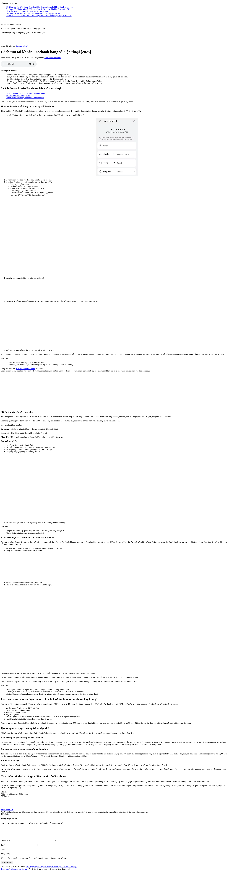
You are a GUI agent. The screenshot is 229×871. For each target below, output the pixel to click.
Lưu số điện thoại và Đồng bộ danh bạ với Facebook (26, 93)
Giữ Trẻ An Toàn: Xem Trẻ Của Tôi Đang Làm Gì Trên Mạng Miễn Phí (33, 13)
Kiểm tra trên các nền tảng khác (18, 96)
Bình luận (5, 841)
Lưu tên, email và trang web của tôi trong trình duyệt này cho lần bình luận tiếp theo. (36, 858)
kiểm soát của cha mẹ (52, 58)
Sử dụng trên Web (22, 46)
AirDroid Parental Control (25, 369)
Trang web (5, 854)
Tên (3, 845)
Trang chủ (5, 869)
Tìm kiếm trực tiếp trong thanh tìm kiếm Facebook (25, 98)
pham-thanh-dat (7, 810)
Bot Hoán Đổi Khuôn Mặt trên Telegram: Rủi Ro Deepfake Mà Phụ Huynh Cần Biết (38, 9)
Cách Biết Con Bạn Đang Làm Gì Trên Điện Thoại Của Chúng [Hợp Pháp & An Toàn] (39, 16)
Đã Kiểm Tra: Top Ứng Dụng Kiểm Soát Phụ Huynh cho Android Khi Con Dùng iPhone (39, 7)
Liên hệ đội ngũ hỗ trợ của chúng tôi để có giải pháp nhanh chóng (51, 867)
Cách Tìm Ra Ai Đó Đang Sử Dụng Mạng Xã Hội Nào (27, 11)
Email (4, 849)
